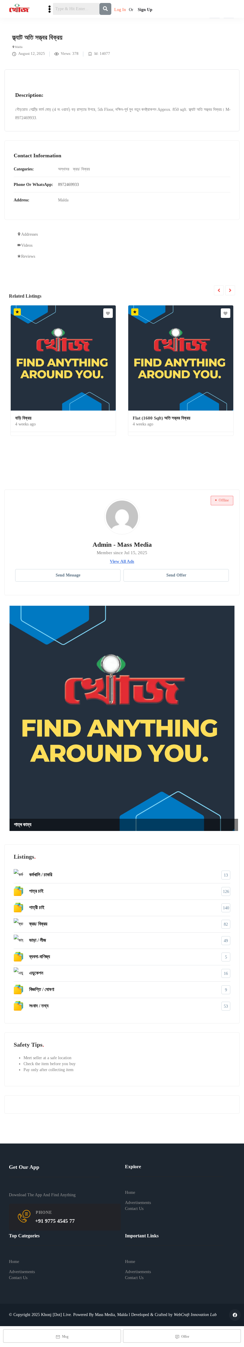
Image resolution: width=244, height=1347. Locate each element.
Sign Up (145, 9)
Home (130, 1192)
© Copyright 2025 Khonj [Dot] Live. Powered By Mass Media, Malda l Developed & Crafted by (113, 1314)
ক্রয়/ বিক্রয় (81, 169)
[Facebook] (235, 1315)
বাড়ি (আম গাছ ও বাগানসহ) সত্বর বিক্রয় (79, 824)
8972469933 (68, 184)
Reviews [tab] (28, 256)
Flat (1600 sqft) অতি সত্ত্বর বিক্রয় (55, 418)
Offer (185, 1336)
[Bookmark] (119, 313)
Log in (120, 9)
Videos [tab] (26, 245)
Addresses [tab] (29, 234)
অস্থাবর (63, 169)
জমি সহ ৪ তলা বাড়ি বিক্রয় (163, 418)
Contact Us (134, 1208)
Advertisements (138, 1202)
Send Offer (176, 575)
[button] (232, 24)
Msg (65, 1336)
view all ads (122, 561)
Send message (68, 575)
